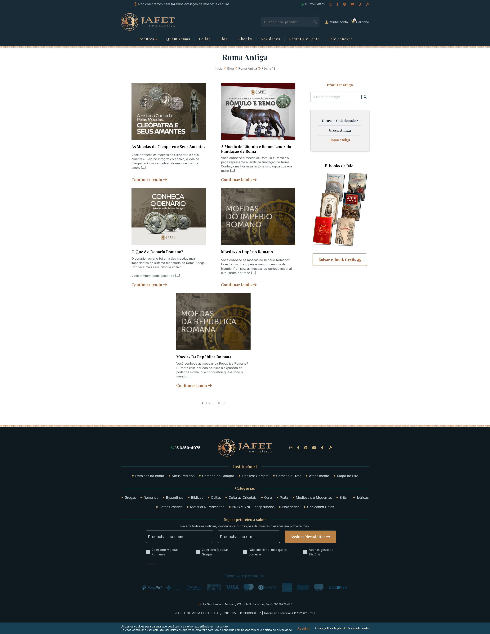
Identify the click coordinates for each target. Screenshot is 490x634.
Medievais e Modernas (314, 497)
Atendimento (319, 476)
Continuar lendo (146, 179)
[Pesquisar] (365, 97)
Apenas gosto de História (321, 552)
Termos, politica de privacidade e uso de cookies (342, 628)
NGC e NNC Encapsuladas (253, 507)
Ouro (268, 497)
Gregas (130, 497)
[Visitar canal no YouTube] (352, 4)
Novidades (270, 39)
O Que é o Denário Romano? (157, 251)
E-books (244, 39)
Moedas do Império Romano (247, 251)
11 (218, 403)
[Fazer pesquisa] (315, 22)
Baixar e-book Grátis (337, 259)
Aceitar (303, 628)
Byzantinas (174, 497)
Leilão (205, 39)
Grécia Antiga (340, 130)
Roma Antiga (247, 68)
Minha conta (339, 22)
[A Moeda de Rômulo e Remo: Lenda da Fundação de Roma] (258, 111)
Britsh (344, 497)
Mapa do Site (347, 476)
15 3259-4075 (315, 4)
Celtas (216, 497)
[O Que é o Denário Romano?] (168, 216)
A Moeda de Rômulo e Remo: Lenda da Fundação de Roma (256, 149)
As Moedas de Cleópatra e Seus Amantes (168, 146)
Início (219, 68)
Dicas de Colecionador (340, 121)
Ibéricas (362, 497)
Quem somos (178, 39)
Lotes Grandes (170, 507)
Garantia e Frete (304, 39)
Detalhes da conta (149, 476)
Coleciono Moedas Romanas (165, 552)
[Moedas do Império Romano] (258, 216)
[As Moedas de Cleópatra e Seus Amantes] (168, 111)
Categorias (245, 488)
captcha (151, 563)
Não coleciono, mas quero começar (268, 552)
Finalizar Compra (255, 476)
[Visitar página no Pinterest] (344, 4)
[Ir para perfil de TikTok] (360, 4)
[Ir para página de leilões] (367, 4)
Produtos (145, 39)
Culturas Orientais (242, 497)
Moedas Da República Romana (203, 356)
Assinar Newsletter (308, 536)
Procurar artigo (340, 85)
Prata (284, 497)
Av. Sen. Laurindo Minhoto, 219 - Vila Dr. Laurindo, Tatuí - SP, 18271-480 (247, 604)
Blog (223, 39)
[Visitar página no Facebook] (337, 4)
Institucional (245, 466)
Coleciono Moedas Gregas (215, 552)
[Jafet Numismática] (148, 22)
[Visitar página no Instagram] (330, 4)
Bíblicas (197, 497)
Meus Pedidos (183, 476)
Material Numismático (207, 507)
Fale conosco (340, 39)
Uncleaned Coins (320, 507)
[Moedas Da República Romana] (213, 321)
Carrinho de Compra (218, 476)
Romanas (151, 497)
